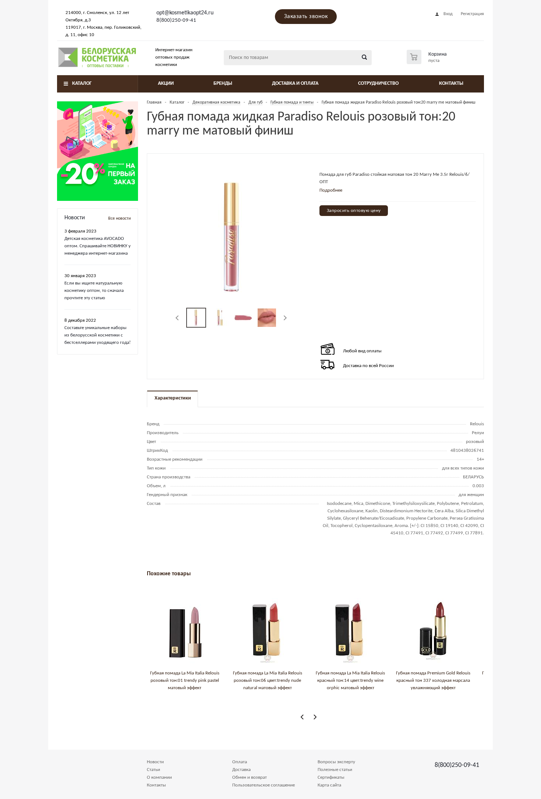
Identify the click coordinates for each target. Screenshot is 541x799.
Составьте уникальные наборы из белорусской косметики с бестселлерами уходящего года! (97, 335)
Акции (166, 83)
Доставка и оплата (295, 83)
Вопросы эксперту (336, 762)
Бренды (222, 83)
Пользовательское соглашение (263, 785)
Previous (177, 318)
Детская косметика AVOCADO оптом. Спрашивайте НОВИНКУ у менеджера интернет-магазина (97, 246)
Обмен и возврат (249, 777)
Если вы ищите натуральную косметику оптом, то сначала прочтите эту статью (94, 290)
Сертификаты (331, 777)
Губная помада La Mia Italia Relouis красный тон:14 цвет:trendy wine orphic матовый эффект (350, 680)
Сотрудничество (378, 83)
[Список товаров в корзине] (427, 62)
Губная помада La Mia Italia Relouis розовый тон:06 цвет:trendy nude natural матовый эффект (267, 680)
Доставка (241, 769)
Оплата (239, 762)
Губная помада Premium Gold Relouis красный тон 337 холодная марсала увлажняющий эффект (433, 680)
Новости (155, 762)
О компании (159, 777)
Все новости (119, 218)
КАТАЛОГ (82, 83)
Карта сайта (329, 785)
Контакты (451, 83)
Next (285, 318)
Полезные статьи (335, 769)
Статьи (153, 769)
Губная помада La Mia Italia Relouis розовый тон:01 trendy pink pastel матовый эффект (184, 680)
